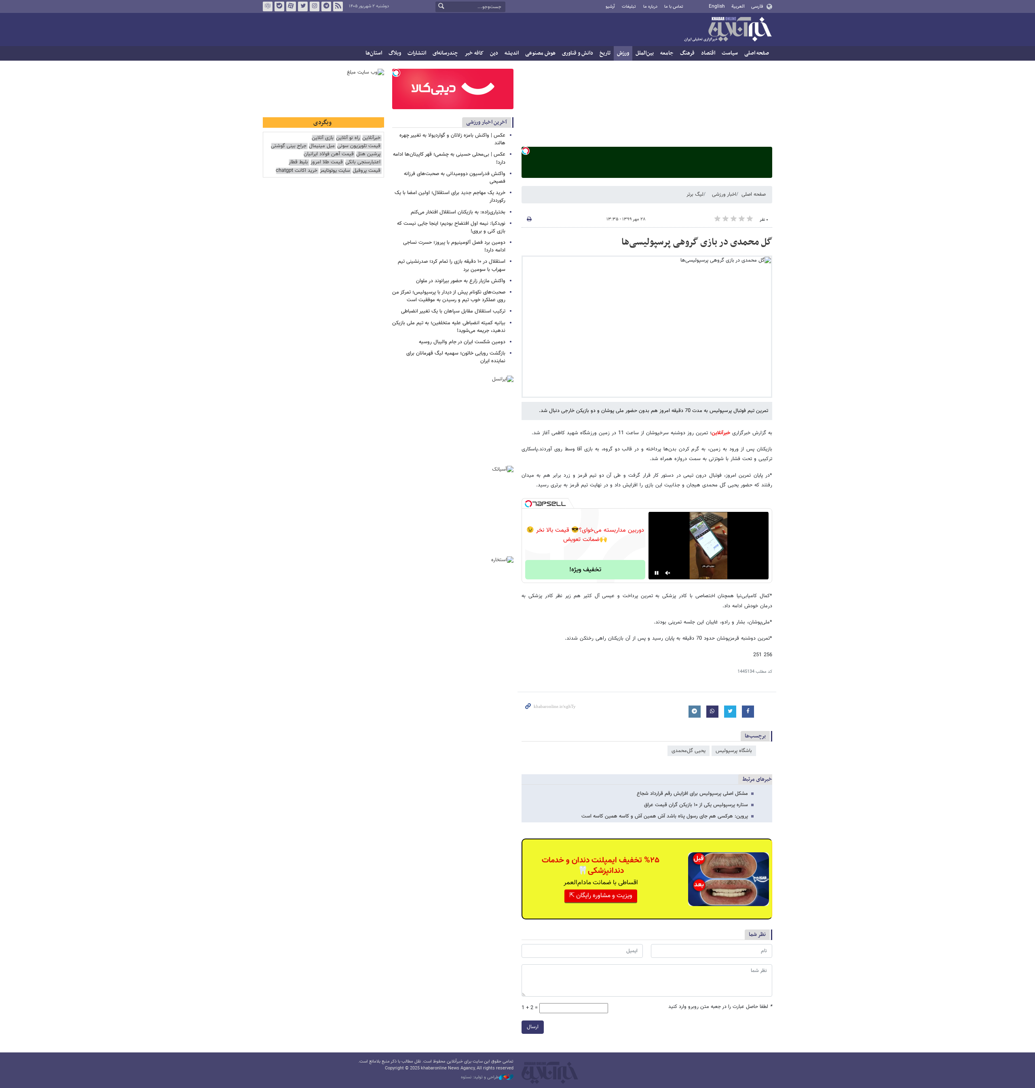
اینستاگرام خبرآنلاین (314, 6)
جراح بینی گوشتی (288, 146)
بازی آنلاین (323, 138)
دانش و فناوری (577, 53)
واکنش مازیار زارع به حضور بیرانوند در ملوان (460, 281)
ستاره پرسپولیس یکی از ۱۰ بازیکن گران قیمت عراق (696, 805)
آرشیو (610, 6)
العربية (738, 6)
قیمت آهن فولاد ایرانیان (329, 154)
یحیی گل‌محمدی (688, 751)
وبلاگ (395, 53)
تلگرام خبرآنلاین (326, 6)
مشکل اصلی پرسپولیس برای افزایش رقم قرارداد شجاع (692, 794)
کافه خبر (474, 53)
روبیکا (267, 6)
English (717, 6)
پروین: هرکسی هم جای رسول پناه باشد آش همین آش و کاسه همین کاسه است (664, 816)
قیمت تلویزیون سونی (358, 146)
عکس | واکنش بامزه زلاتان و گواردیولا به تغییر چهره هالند (452, 139)
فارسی (757, 6)
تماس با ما (673, 6)
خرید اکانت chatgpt (296, 171)
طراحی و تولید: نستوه (480, 1077)
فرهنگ (687, 53)
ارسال (533, 1027)
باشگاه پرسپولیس (734, 751)
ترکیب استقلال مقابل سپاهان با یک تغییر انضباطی (453, 311)
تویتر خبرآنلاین (303, 6)
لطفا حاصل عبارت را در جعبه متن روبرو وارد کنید (720, 1007)
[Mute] (668, 573)
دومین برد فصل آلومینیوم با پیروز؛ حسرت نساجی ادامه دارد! (454, 246)
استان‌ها (373, 53)
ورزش (623, 53)
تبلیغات (629, 6)
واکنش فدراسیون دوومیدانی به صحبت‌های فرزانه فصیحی (454, 178)
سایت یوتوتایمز (335, 171)
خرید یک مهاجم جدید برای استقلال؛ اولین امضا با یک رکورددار (450, 197)
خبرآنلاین (727, 30)
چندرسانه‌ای (445, 53)
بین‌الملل (645, 53)
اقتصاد (708, 53)
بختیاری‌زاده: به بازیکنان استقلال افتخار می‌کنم (458, 212)
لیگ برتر (694, 194)
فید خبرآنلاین (338, 6)
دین (494, 53)
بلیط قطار (298, 162)
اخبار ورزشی (724, 194)
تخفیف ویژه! (585, 570)
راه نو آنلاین (348, 138)
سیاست (730, 53)
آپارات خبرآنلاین (291, 6)
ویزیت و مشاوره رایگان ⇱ (600, 896)
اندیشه (512, 53)
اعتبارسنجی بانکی (362, 162)
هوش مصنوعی (540, 53)
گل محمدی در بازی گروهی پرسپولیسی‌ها (696, 242)
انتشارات (417, 53)
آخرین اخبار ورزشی (486, 122)
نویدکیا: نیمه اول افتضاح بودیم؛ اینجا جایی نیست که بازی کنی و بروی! (451, 227)
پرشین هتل (368, 154)
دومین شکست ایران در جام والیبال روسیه (462, 342)
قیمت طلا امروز (326, 162)
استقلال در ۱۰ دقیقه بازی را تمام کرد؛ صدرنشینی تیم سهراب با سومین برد (451, 265)
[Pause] (656, 573)
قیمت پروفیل (366, 171)
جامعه (667, 53)
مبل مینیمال (322, 146)
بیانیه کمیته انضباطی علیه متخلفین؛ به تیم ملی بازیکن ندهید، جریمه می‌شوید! (448, 327)
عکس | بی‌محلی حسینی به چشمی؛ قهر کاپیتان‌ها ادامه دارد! (449, 158)
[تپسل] (526, 151)
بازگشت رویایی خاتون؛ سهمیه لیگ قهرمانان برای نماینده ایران (455, 357)
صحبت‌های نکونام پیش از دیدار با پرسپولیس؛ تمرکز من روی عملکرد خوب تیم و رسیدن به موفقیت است (448, 296)
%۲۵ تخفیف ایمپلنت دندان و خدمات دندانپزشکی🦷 (600, 865)
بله (279, 6)
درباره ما (650, 6)
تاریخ (605, 53)
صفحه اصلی (756, 53)
